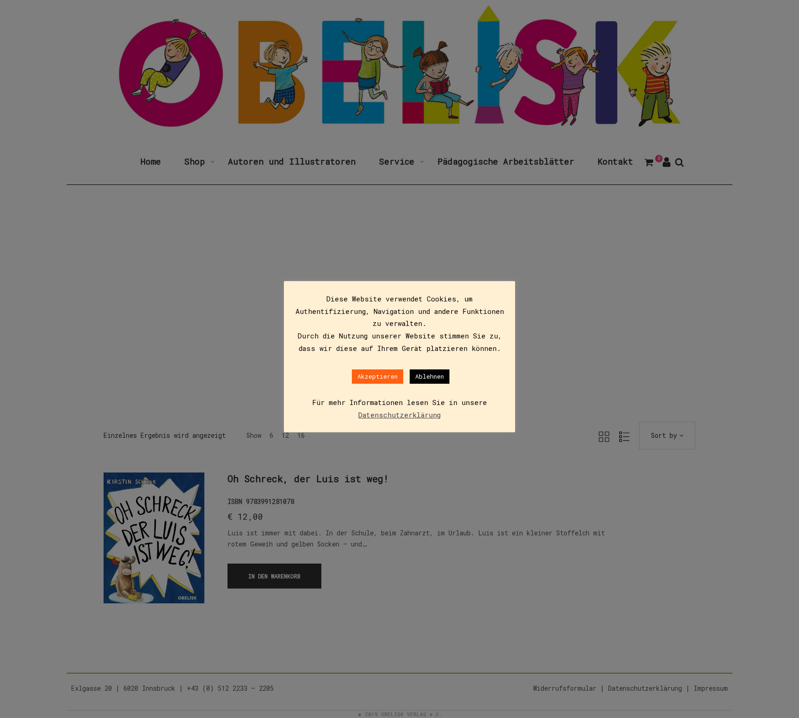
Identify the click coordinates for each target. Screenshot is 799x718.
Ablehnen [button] (429, 376)
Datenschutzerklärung (399, 414)
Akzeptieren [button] (377, 376)
